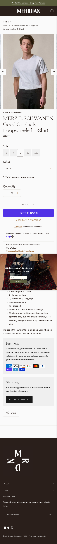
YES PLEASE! (18, 281)
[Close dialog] (1, 255)
